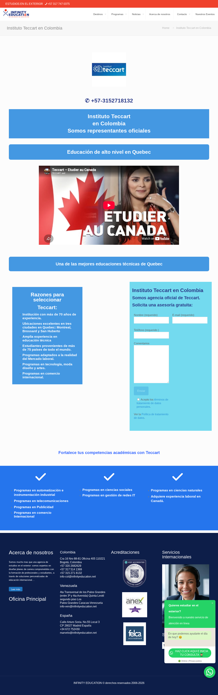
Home (165, 27)
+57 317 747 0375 (59, 3)
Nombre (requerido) (146, 315)
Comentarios (141, 343)
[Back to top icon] (201, 688)
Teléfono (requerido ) (146, 330)
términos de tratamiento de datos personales (152, 403)
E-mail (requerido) (183, 315)
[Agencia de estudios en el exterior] (16, 14)
